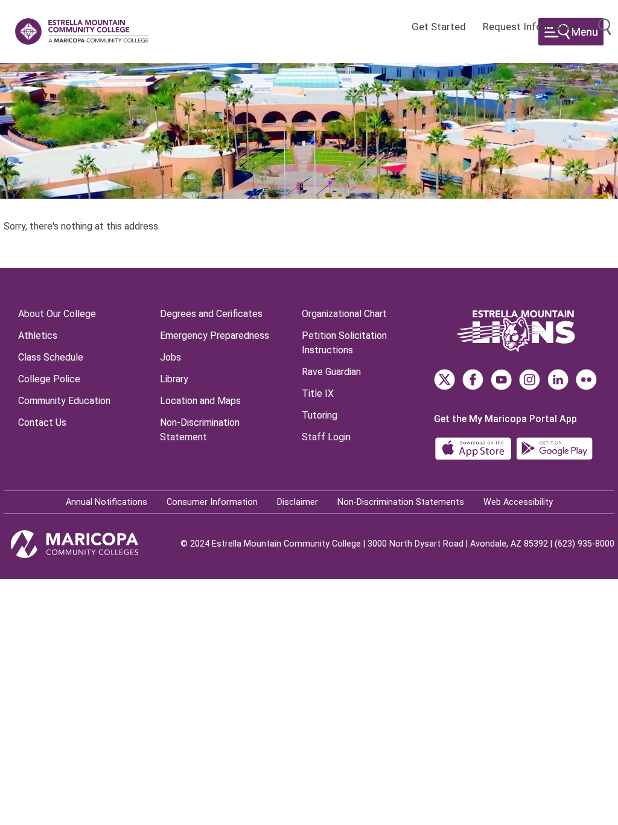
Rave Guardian (331, 371)
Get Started (439, 27)
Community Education (64, 400)
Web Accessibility (518, 502)
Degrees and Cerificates (211, 313)
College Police (49, 379)
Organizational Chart (344, 313)
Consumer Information (212, 502)
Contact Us (42, 422)
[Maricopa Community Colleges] (90, 544)
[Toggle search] (604, 27)
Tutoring (319, 415)
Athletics (37, 335)
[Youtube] (501, 379)
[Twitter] (444, 379)
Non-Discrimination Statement (200, 430)
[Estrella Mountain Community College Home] (81, 31)
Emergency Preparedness (214, 335)
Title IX (318, 393)
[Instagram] (529, 379)
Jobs (170, 357)
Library (174, 379)
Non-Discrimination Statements (400, 502)
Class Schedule (50, 357)
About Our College (57, 313)
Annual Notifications (106, 502)
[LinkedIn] (558, 379)
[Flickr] (586, 379)
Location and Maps (200, 400)
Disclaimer (297, 502)
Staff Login (326, 437)
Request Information (530, 27)
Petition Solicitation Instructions (344, 343)
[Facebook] (472, 379)
